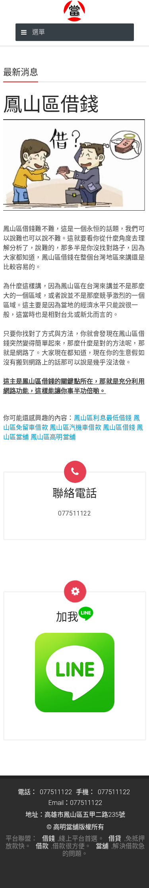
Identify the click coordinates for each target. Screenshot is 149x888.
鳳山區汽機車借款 (75, 427)
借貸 (114, 838)
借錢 (48, 838)
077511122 (74, 513)
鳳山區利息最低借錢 (103, 418)
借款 (42, 846)
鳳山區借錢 (119, 427)
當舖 (102, 846)
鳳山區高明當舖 (53, 437)
